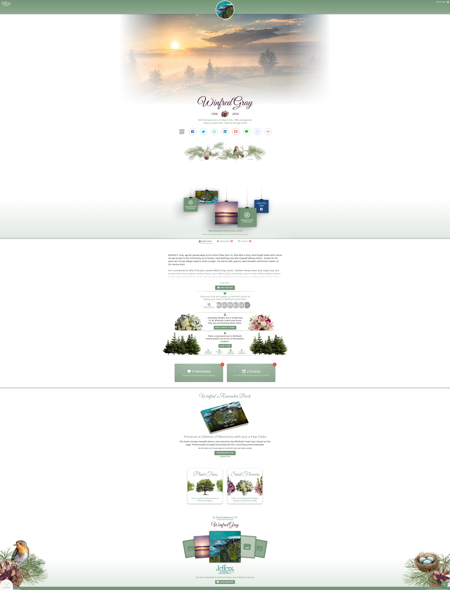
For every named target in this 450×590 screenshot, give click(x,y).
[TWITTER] (203, 131)
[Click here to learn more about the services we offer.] (225, 570)
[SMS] (246, 131)
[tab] (205, 241)
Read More (225, 283)
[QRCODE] (181, 131)
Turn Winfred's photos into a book (225, 231)
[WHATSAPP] (214, 131)
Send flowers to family (225, 327)
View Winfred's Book (225, 453)
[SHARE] (257, 131)
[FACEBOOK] (192, 131)
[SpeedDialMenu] (444, 584)
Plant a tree (225, 346)
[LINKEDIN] (225, 131)
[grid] (225, 208)
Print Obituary (226, 288)
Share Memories (226, 582)
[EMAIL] (235, 131)
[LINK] (268, 131)
